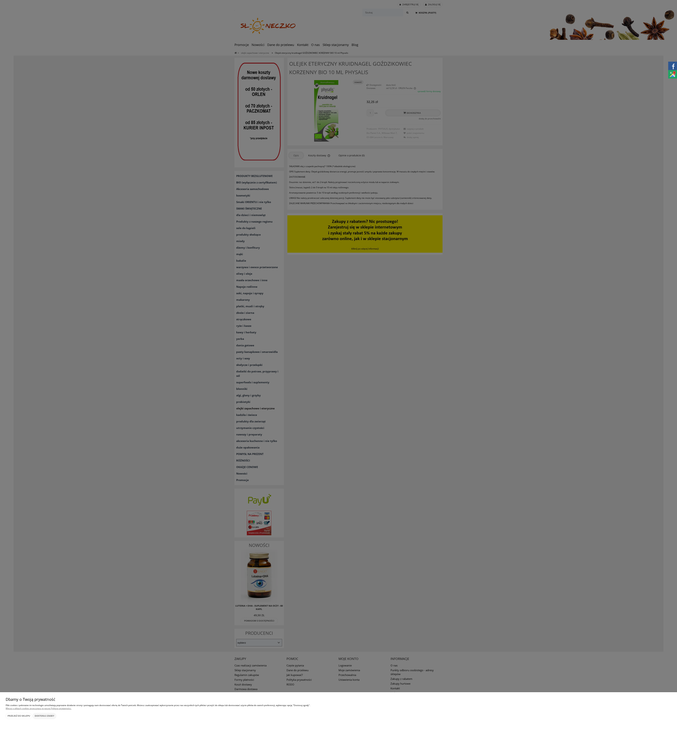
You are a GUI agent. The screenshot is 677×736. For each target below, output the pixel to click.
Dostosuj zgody (44, 716)
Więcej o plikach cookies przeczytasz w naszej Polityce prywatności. (38, 708)
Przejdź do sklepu (19, 716)
